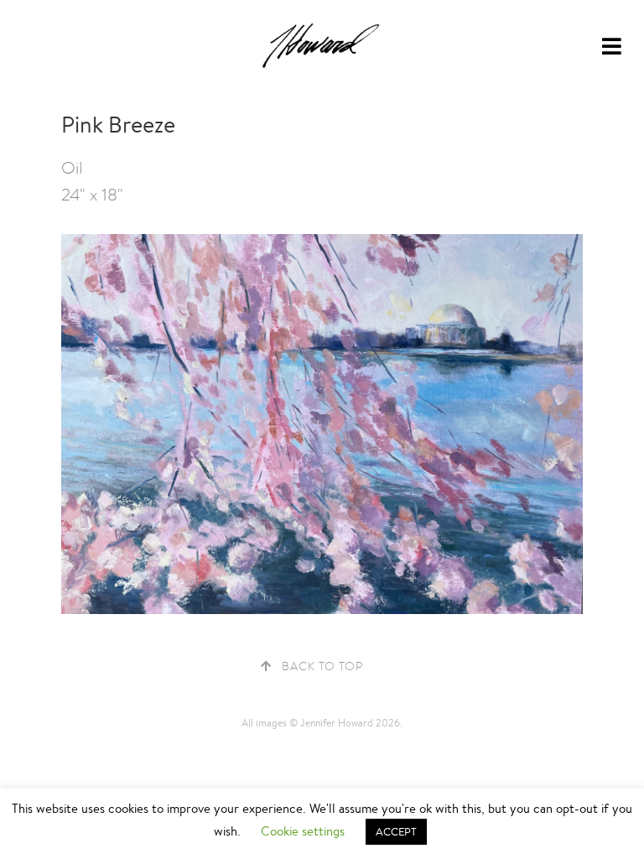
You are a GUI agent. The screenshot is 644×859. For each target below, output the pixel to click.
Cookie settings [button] (303, 831)
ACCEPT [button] (396, 832)
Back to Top (322, 666)
